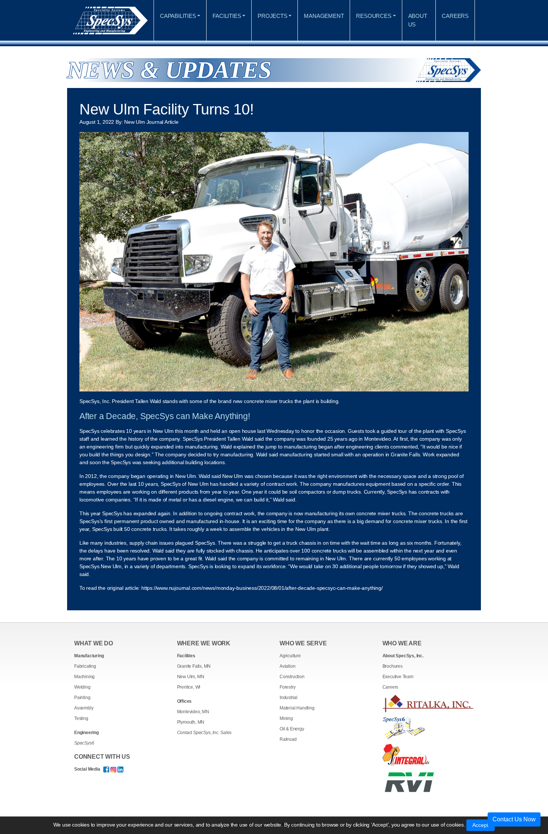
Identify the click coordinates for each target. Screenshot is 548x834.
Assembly (83, 708)
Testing (81, 718)
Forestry (287, 687)
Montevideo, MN (193, 711)
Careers (390, 687)
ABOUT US (417, 20)
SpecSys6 (84, 743)
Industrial (288, 697)
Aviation (287, 666)
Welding (82, 687)
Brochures (392, 666)
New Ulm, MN (190, 676)
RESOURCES (373, 16)
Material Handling (297, 708)
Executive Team (397, 676)
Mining (286, 718)
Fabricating (85, 666)
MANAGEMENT (324, 16)
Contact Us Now (514, 819)
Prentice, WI (189, 687)
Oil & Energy (292, 728)
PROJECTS (272, 16)
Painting (82, 697)
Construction (292, 676)
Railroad (288, 739)
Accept (480, 825)
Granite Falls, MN (194, 666)
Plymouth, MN (191, 722)
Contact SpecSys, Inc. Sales (204, 732)
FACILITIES (226, 16)
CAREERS (455, 16)
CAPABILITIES (178, 16)
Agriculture (290, 655)
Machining (84, 676)
